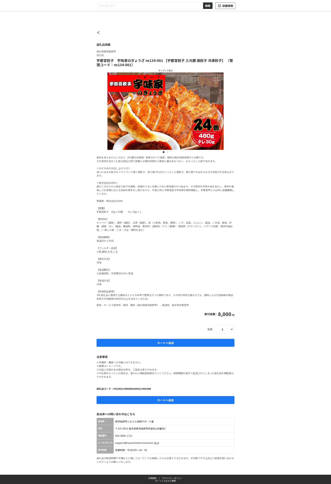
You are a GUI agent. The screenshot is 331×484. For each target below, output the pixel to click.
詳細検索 (227, 6)
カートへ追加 (165, 343)
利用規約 (152, 478)
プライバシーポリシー (172, 478)
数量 (210, 329)
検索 (207, 6)
